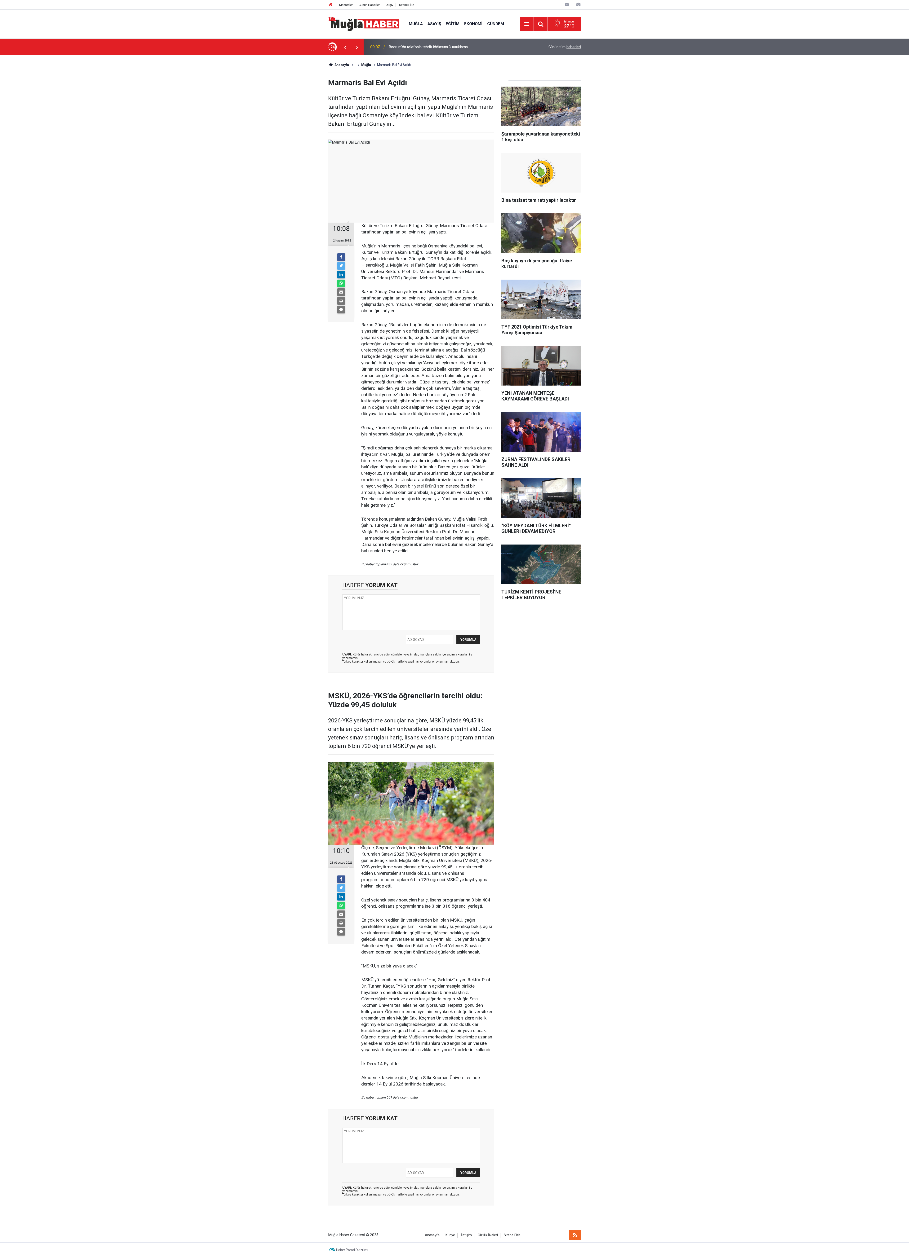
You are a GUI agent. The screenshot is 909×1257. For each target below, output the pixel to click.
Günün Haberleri (369, 5)
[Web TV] (567, 4)
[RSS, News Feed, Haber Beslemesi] (575, 1235)
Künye (450, 1235)
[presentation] (345, 47)
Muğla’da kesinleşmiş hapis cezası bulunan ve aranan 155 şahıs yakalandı (449, 47)
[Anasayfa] (330, 5)
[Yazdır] (341, 301)
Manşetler (346, 5)
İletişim (466, 1235)
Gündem (495, 23)
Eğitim (452, 23)
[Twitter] (341, 266)
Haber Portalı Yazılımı (352, 1250)
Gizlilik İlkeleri (488, 1235)
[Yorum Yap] (341, 309)
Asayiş (434, 23)
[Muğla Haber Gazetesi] (363, 23)
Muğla (416, 23)
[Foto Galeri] (578, 4)
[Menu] (526, 24)
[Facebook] (341, 257)
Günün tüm (564, 47)
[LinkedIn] (341, 274)
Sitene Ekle (406, 5)
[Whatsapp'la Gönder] (341, 283)
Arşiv (389, 5)
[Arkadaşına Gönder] (341, 292)
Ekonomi (473, 23)
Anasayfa (432, 1235)
